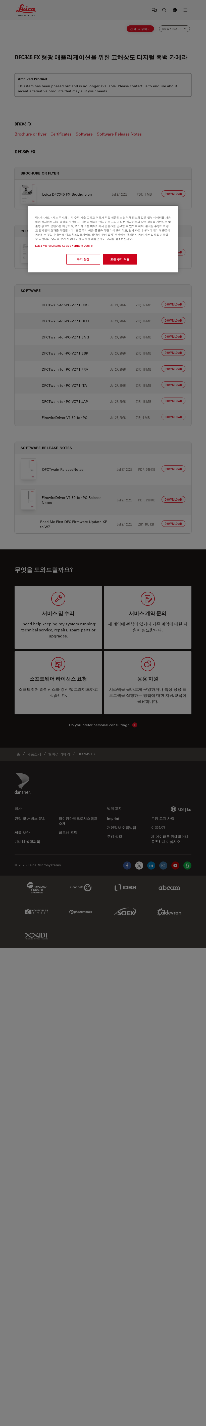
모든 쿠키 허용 (120, 259)
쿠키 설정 (83, 259)
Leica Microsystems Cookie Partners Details (64, 245)
